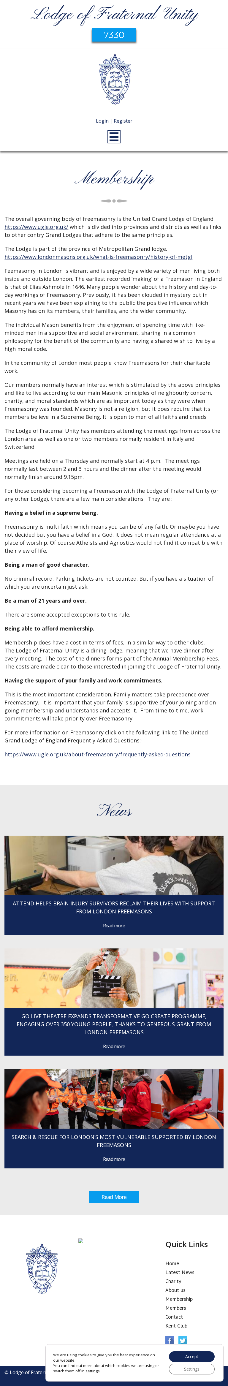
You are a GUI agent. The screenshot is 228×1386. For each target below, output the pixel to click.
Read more (114, 925)
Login (102, 121)
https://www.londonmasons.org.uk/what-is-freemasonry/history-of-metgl (98, 256)
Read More (114, 1196)
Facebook (169, 1340)
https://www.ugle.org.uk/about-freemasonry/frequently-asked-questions (97, 754)
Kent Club (176, 1325)
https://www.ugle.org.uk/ (36, 226)
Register (123, 121)
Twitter (182, 1340)
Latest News (179, 1272)
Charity (173, 1281)
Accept (191, 1356)
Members (175, 1307)
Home (172, 1263)
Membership (179, 1298)
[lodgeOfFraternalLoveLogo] (114, 80)
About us (175, 1290)
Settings (192, 1369)
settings (93, 1371)
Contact (174, 1316)
